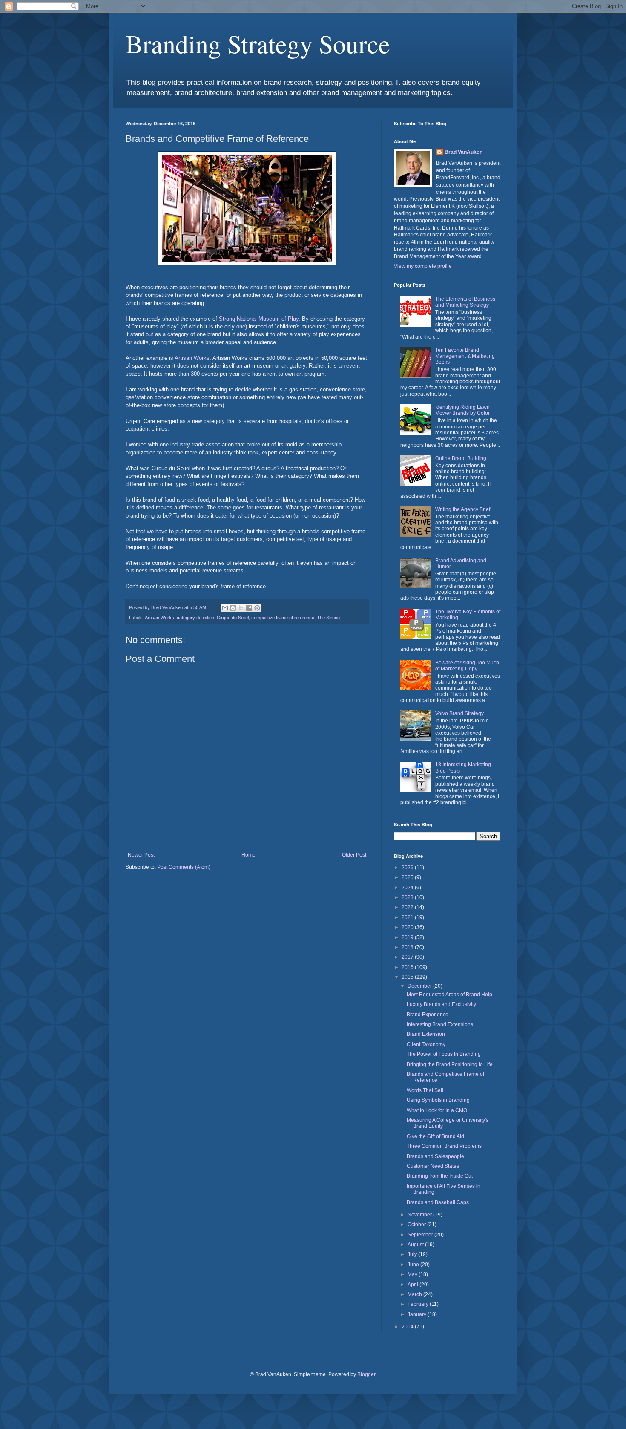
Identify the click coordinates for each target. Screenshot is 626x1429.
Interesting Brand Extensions (440, 1024)
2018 (408, 947)
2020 (408, 927)
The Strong (328, 617)
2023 (408, 897)
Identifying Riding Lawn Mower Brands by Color (462, 410)
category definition (195, 617)
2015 (408, 977)
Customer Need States (433, 1166)
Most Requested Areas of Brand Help (449, 995)
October (417, 1225)
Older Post (354, 855)
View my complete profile (423, 266)
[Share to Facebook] (249, 608)
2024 (408, 888)
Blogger (366, 1374)
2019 (408, 937)
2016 (408, 967)
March (415, 1294)
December (420, 986)
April (413, 1285)
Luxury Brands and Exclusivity (441, 1004)
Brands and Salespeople (435, 1156)
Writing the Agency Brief (462, 509)
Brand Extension (426, 1034)
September (421, 1235)
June (414, 1265)
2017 (408, 957)
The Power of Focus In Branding (444, 1054)
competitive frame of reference (282, 617)
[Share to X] (241, 608)
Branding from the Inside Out (440, 1176)
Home (248, 855)
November (420, 1215)
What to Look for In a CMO (437, 1110)
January (418, 1314)
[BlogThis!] (233, 608)
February (419, 1304)
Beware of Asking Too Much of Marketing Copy (467, 666)
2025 (408, 877)
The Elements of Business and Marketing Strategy (465, 302)
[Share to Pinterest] (257, 608)
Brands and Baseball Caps (438, 1202)
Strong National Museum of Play (259, 319)
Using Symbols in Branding (438, 1100)
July (413, 1254)
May (413, 1274)
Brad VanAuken (463, 152)
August (416, 1245)
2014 (408, 1327)
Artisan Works (192, 358)
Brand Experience (427, 1015)
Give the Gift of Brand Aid (435, 1136)
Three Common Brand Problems (444, 1146)
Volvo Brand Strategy (459, 713)
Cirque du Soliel (233, 617)
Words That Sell (425, 1090)
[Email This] (225, 608)
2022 (408, 907)
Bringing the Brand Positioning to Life (450, 1064)
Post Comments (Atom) (183, 867)
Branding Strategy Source (258, 43)
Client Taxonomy (426, 1044)
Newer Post (141, 855)
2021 (408, 917)
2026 (408, 868)
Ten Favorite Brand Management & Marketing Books (465, 356)
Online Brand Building (460, 458)
